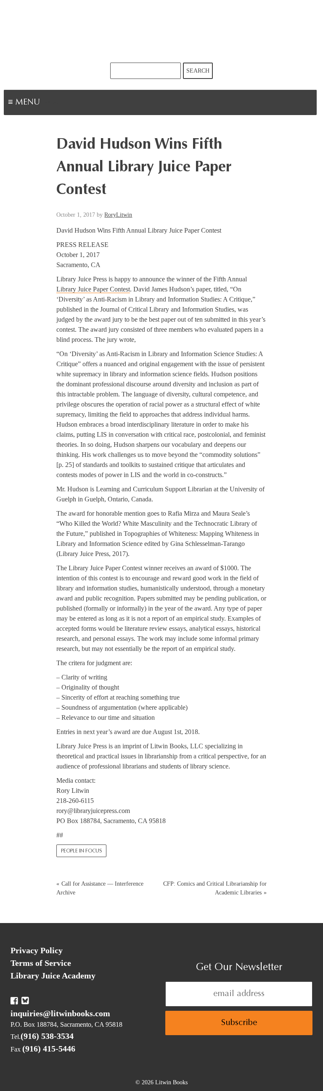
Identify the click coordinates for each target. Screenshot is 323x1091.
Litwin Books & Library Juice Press (161, 31)
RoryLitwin (118, 215)
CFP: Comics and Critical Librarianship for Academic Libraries (215, 888)
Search (197, 71)
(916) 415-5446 (48, 1048)
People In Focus (81, 851)
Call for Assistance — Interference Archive (99, 888)
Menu (53, 103)
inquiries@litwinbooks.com (60, 1013)
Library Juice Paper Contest (93, 289)
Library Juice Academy (53, 975)
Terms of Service (41, 963)
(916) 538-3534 (47, 1036)
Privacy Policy (37, 950)
